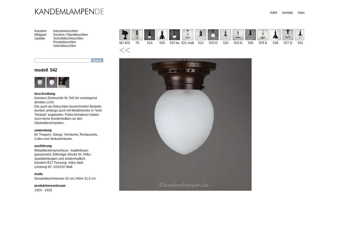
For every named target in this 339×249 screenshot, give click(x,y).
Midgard (40, 35)
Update (39, 38)
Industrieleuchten (65, 31)
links (301, 13)
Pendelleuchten (64, 42)
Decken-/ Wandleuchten (70, 35)
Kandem (40, 31)
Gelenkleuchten (64, 46)
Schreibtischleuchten (68, 38)
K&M (273, 13)
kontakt (287, 13)
